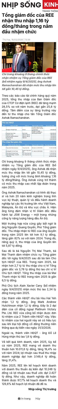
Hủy (37, 398)
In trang (25, 398)
